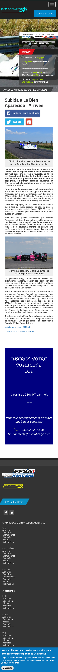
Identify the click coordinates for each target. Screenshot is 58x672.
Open (35, 79)
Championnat (8, 534)
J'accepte (7, 668)
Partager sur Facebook (25, 113)
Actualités (6, 530)
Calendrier (7, 532)
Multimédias (8, 542)
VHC (41, 72)
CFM (35, 72)
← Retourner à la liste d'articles (19, 331)
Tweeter (17, 122)
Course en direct (45, 13)
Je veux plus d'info (10, 663)
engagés (40, 57)
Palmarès (6, 537)
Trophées (29, 81)
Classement (7, 600)
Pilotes (5, 539)
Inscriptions (27, 61)
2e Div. (36, 75)
